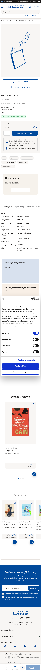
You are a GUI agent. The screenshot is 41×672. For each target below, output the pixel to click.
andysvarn (8, 267)
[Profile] (34, 7)
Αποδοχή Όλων (20, 366)
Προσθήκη (33, 668)
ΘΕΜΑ (7, 20)
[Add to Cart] (34, 474)
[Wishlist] (30, 7)
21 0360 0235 (36, 1)
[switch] (36, 339)
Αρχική (3, 20)
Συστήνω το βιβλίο (22, 81)
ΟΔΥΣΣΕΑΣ (9, 110)
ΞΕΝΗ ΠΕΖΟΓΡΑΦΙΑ (24, 20)
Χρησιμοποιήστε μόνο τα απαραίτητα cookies (21, 372)
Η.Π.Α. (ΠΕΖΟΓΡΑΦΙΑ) (8, 162)
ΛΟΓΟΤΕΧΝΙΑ (13, 20)
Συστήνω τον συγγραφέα (22, 87)
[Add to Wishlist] (22, 667)
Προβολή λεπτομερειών (26, 360)
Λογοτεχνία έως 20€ (8, 166)
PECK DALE (5, 99)
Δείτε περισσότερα (20, 190)
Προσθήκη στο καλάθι (25, 133)
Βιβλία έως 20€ (23, 162)
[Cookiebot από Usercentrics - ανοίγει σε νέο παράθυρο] (30, 298)
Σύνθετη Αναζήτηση (32, 15)
